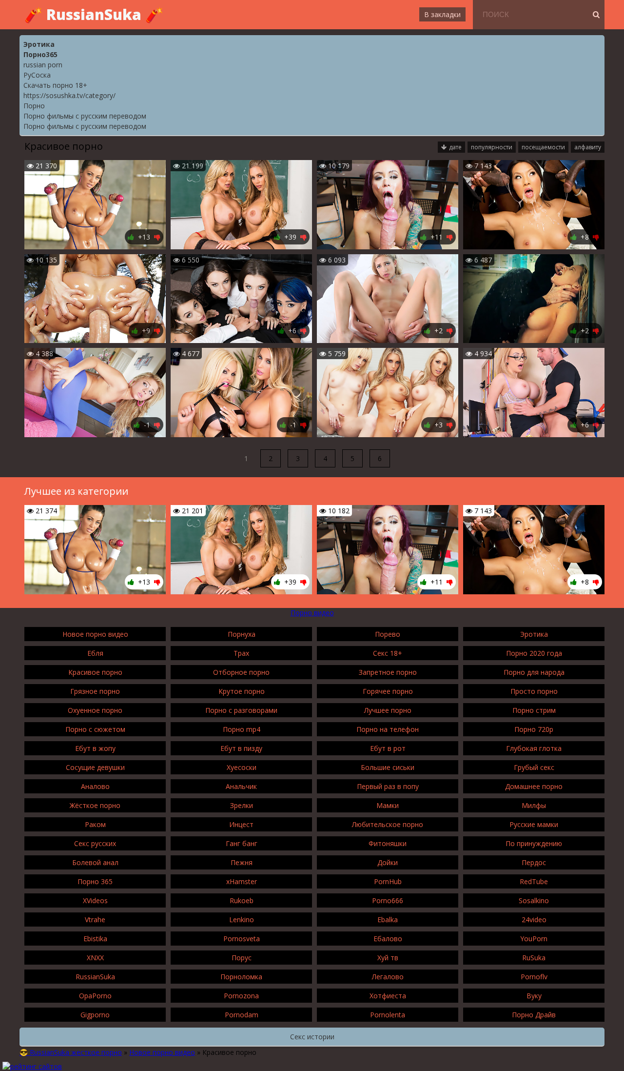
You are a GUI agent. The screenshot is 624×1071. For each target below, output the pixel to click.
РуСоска (37, 75)
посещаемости (543, 147)
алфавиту (587, 147)
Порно (34, 105)
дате (455, 147)
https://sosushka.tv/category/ (69, 95)
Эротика (39, 44)
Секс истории (312, 1036)
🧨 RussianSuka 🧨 (93, 14)
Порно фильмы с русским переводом (84, 116)
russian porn (42, 64)
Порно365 (40, 54)
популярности (491, 147)
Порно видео (312, 612)
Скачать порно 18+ (55, 85)
